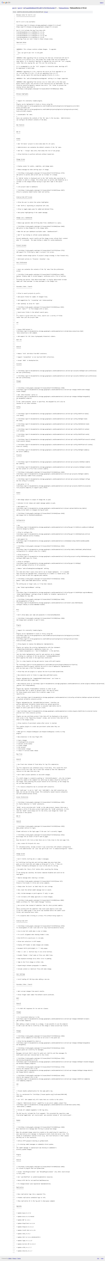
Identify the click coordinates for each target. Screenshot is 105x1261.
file (46, 12)
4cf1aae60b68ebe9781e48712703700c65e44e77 (39, 8)
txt (98, 1258)
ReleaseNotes (64, 8)
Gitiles (9, 1258)
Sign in (101, 2)
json (102, 1258)
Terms (19, 1258)
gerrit (14, 8)
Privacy (14, 1258)
